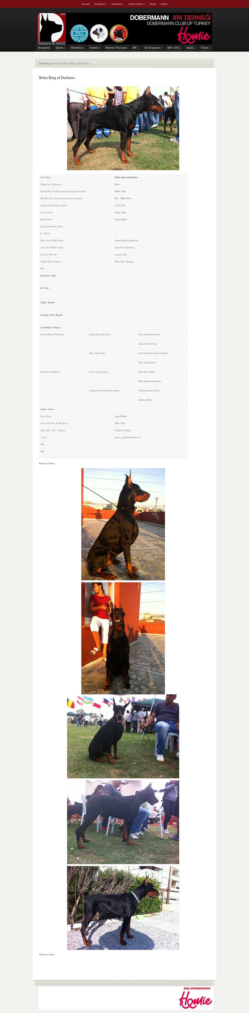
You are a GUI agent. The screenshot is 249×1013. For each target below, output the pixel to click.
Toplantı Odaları (137, 3)
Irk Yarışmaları (153, 47)
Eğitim (60, 47)
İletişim (153, 3)
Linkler (164, 3)
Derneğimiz (101, 3)
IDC (136, 47)
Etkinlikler (77, 47)
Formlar (95, 47)
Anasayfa (86, 3)
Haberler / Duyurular (116, 47)
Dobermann (117, 3)
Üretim (205, 47)
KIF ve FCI (174, 47)
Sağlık (191, 47)
